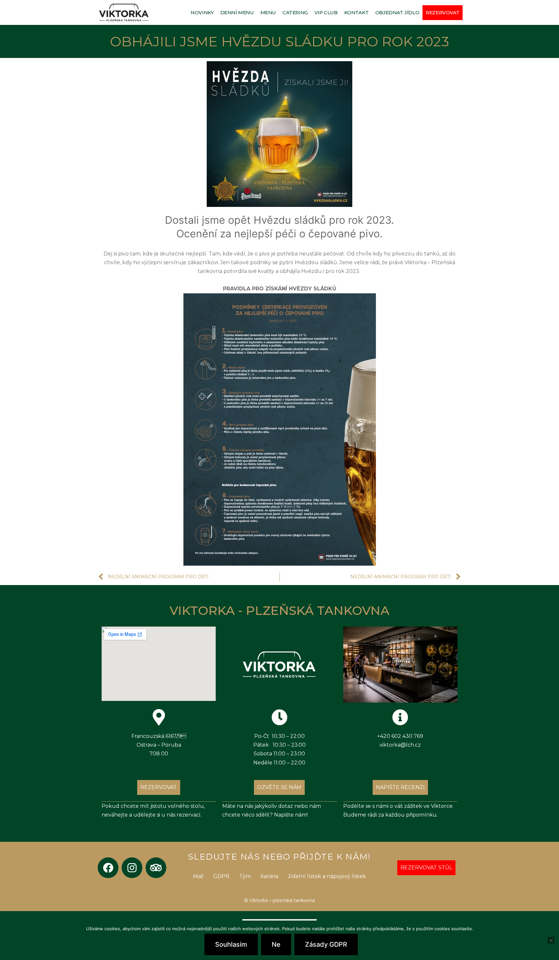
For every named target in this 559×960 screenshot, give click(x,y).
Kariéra (269, 876)
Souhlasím (231, 944)
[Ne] (551, 940)
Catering (295, 12)
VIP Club (326, 12)
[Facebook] (108, 867)
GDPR (221, 876)
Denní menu (237, 12)
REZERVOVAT (442, 12)
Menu (268, 12)
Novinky (202, 12)
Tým (245, 876)
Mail (198, 876)
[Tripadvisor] (156, 867)
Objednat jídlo (397, 12)
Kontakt (356, 12)
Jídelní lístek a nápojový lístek (327, 876)
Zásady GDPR (326, 944)
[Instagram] (132, 867)
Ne (276, 944)
